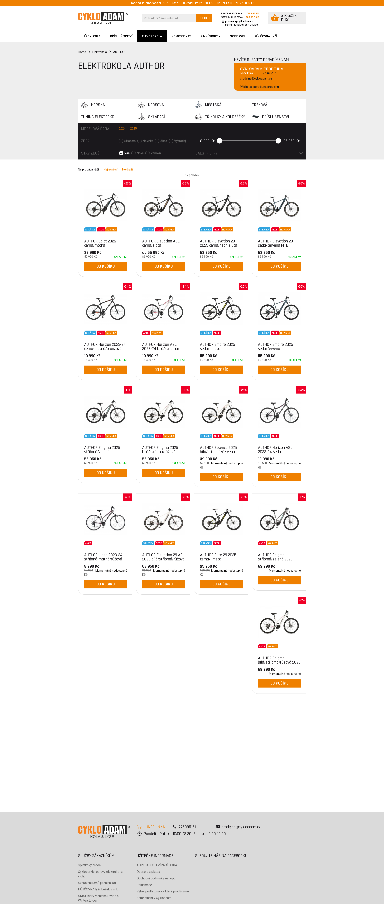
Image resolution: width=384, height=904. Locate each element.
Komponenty (181, 36)
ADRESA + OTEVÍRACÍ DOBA (157, 865)
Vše (127, 153)
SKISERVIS (237, 36)
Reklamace (144, 885)
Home (82, 52)
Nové (140, 153)
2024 (122, 128)
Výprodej (180, 141)
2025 (133, 128)
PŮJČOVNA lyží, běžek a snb (98, 889)
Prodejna (135, 3)
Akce (163, 141)
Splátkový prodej (89, 865)
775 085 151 (247, 3)
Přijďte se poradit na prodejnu (259, 87)
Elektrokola (152, 36)
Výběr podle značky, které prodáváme (163, 891)
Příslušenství (121, 36)
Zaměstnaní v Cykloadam (154, 898)
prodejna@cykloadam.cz (239, 21)
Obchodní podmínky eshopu (156, 878)
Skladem (130, 141)
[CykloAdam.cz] (103, 18)
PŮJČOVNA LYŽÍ (265, 36)
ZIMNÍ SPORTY (210, 36)
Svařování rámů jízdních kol (97, 883)
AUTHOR (119, 52)
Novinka (148, 141)
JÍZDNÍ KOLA (92, 36)
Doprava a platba (148, 872)
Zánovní (156, 153)
